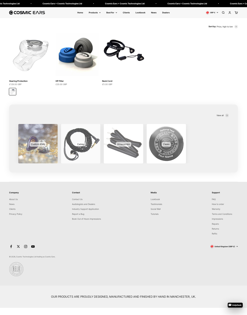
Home (80, 12)
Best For (110, 12)
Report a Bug (78, 214)
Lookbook (140, 12)
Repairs (215, 224)
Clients (126, 12)
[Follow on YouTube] (33, 246)
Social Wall (156, 209)
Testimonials (156, 204)
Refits (214, 233)
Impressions (217, 219)
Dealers (166, 12)
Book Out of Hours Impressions (86, 219)
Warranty (216, 209)
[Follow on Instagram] (26, 246)
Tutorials (155, 214)
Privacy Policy (15, 214)
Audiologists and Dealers (83, 204)
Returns (215, 229)
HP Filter (60, 81)
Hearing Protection (18, 81)
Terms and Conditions (222, 214)
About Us (13, 199)
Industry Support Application (85, 209)
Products (93, 12)
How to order (218, 204)
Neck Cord (107, 81)
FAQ (214, 199)
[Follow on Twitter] (18, 246)
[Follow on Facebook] (11, 246)
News (154, 12)
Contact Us (77, 199)
